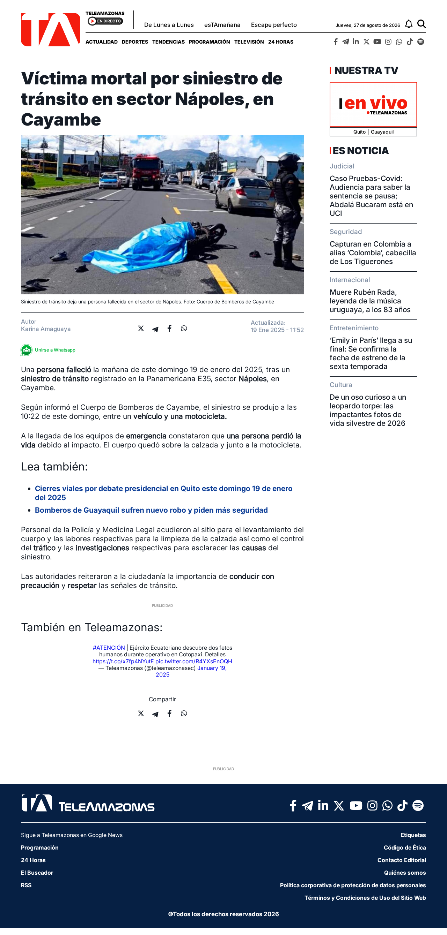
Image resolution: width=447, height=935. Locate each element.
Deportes (135, 42)
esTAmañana (222, 24)
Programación (209, 42)
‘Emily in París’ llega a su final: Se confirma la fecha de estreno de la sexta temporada (371, 353)
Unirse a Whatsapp (55, 350)
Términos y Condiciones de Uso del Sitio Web (365, 897)
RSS (26, 885)
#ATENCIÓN (109, 647)
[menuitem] (102, 42)
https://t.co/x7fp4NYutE (123, 661)
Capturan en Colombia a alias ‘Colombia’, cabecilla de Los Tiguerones (373, 253)
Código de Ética (405, 847)
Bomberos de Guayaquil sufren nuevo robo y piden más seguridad (151, 510)
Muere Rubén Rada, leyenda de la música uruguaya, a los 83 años (370, 301)
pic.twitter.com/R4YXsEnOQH (193, 661)
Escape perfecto (274, 24)
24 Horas (280, 42)
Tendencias (168, 42)
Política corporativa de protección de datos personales (353, 885)
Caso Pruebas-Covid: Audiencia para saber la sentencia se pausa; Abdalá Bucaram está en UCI (371, 196)
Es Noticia (361, 151)
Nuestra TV (365, 70)
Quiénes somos (405, 872)
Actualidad (102, 42)
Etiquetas (413, 834)
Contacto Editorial (402, 860)
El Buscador (37, 872)
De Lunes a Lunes (169, 24)
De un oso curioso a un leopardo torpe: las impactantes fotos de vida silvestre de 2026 (368, 410)
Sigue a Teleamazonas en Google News (72, 834)
